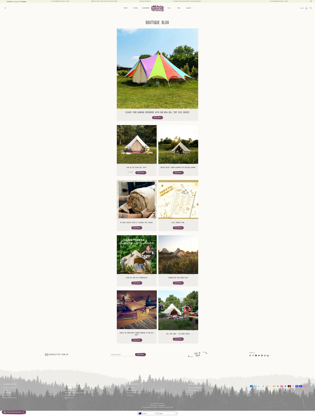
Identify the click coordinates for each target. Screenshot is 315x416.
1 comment (130, 172)
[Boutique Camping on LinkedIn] (268, 355)
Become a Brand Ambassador (196, 387)
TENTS (125, 8)
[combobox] (147, 413)
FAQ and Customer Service (134, 392)
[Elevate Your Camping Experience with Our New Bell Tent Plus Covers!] (157, 69)
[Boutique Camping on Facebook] (253, 355)
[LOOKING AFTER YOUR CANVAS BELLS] (178, 255)
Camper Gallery (7, 392)
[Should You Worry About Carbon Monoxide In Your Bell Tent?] (137, 310)
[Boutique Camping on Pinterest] (262, 355)
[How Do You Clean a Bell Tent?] (137, 145)
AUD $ (302, 8)
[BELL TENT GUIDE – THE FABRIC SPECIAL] (178, 310)
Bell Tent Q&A (130, 387)
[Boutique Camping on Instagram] (250, 355)
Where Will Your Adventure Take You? (75, 392)
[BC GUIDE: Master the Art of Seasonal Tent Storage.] (137, 200)
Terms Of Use (153, 405)
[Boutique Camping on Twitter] (259, 355)
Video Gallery (6, 395)
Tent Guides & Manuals (71, 387)
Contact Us (130, 395)
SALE (169, 8)
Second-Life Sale (70, 390)
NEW (179, 8)
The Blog (5, 390)
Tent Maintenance (70, 395)
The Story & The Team (9, 387)
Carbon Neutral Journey (10, 397)
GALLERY (188, 8)
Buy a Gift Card (69, 397)
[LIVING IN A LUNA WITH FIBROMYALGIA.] (137, 255)
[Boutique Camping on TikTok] (265, 355)
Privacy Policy (161, 405)
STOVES (135, 8)
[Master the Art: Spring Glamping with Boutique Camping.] (178, 145)
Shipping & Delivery (132, 390)
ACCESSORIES (145, 8)
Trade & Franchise (193, 390)
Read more (157, 117)
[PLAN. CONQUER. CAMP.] (178, 200)
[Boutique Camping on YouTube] (256, 355)
